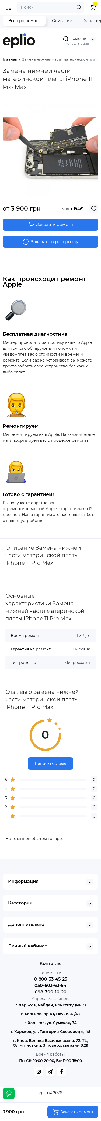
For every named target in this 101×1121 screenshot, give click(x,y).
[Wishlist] (93, 208)
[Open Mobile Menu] (9, 7)
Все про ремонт (24, 20)
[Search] (79, 7)
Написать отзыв (50, 763)
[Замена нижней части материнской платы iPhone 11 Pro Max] (50, 149)
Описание (62, 20)
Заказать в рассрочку (54, 241)
